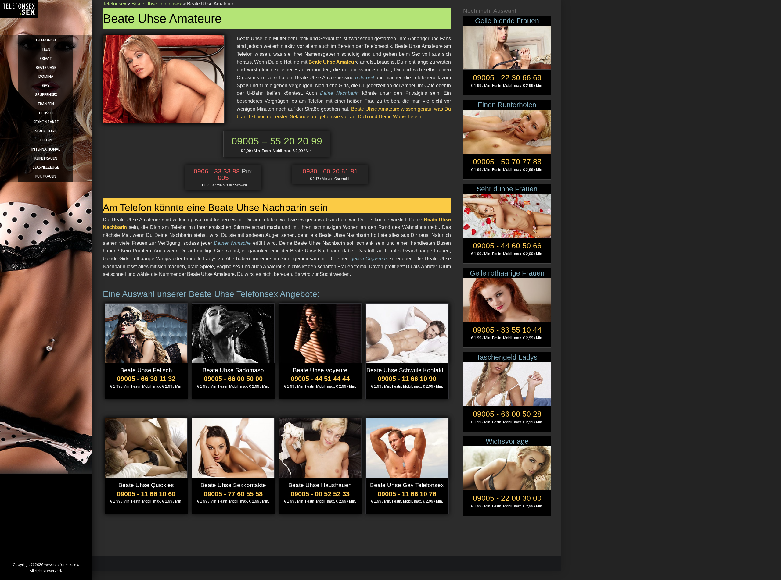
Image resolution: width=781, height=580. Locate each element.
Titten (45, 140)
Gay (45, 85)
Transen (46, 103)
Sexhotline (45, 130)
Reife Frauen (45, 158)
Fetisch (46, 113)
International (45, 149)
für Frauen (45, 176)
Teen (45, 49)
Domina (45, 76)
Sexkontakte (46, 121)
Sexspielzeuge (46, 167)
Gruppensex (46, 94)
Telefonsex (46, 40)
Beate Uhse (46, 67)
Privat (46, 58)
